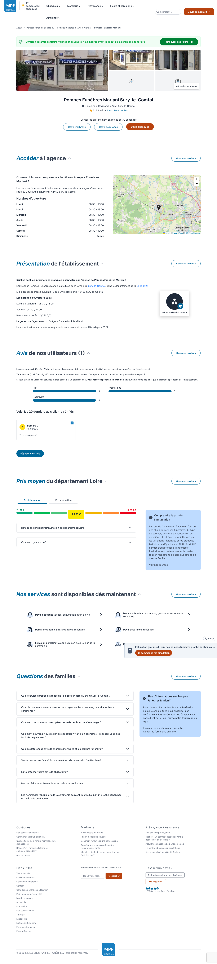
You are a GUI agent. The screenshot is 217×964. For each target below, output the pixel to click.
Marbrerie (73, 5)
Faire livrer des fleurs (181, 41)
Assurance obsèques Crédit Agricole (163, 852)
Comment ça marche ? (27, 881)
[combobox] (168, 12)
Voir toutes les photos (186, 86)
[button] (196, 179)
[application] (157, 204)
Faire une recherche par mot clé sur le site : (101, 869)
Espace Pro (21, 919)
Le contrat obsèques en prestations (163, 848)
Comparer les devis (186, 158)
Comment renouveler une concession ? (99, 841)
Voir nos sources (158, 564)
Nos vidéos (21, 906)
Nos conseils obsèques (27, 832)
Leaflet (168, 233)
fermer (210, 638)
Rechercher (115, 875)
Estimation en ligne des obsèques (166, 875)
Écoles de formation (25, 927)
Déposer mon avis (30, 453)
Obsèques (52, 5)
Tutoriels (20, 914)
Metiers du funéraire (26, 923)
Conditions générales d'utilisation (32, 890)
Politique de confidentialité (29, 894)
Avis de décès (23, 855)
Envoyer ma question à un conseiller (163, 728)
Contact (20, 885)
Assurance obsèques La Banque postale (165, 844)
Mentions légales (24, 898)
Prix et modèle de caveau (93, 836)
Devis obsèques (140, 126)
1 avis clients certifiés (117, 110)
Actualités (52, 17)
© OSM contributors (192, 233)
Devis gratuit (155, 881)
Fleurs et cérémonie (121, 5)
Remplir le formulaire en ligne (159, 731)
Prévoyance (94, 5)
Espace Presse (23, 931)
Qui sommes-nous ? (25, 877)
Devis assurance (108, 126)
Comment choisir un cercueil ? (30, 836)
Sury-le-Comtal (96, 285)
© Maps (177, 233)
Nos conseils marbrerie (92, 832)
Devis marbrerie (77, 126)
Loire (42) (142, 285)
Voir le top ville (23, 873)
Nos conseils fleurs (25, 910)
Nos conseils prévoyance (158, 832)
